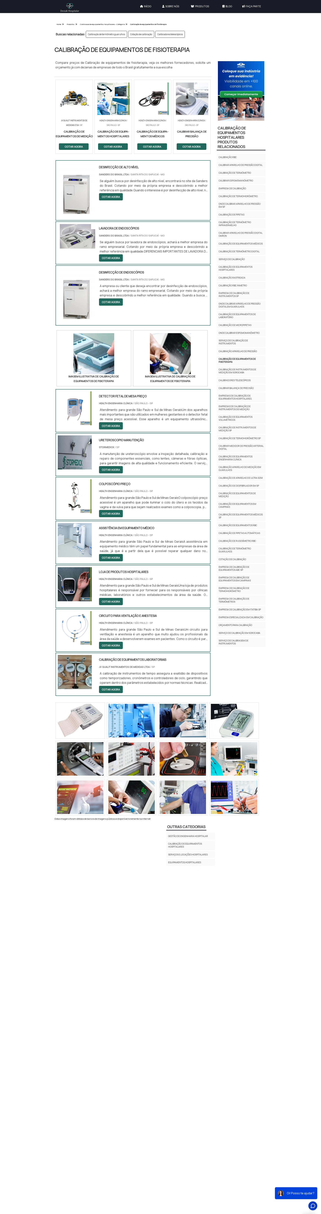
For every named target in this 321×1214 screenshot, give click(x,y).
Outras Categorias (186, 826)
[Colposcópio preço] (75, 511)
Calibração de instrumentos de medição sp (237, 429)
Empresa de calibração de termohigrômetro (234, 590)
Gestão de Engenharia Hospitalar (188, 836)
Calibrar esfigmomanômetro (236, 180)
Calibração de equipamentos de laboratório (237, 316)
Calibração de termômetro (235, 172)
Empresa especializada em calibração (241, 617)
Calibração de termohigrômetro (238, 196)
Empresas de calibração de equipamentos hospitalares (235, 397)
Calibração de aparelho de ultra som (241, 477)
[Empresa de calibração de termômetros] (131, 797)
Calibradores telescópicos (170, 34)
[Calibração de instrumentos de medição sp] (131, 759)
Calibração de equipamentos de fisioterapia (237, 360)
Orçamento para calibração (235, 625)
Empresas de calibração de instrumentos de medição (235, 408)
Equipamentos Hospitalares (184, 862)
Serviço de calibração (232, 259)
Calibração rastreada (232, 277)
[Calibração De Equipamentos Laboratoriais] (75, 687)
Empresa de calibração (232, 188)
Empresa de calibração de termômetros (234, 600)
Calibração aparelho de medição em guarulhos (240, 469)
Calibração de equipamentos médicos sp (241, 516)
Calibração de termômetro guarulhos (106, 34)
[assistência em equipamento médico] (75, 555)
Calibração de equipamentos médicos (241, 243)
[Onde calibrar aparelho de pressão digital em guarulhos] (80, 720)
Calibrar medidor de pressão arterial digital (241, 447)
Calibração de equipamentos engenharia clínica (235, 458)
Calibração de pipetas (231, 214)
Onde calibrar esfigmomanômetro (239, 332)
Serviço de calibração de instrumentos (233, 342)
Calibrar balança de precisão (236, 388)
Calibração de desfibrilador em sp (239, 485)
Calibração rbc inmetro (233, 285)
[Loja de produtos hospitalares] (75, 599)
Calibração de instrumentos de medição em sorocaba (237, 371)
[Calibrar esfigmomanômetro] (234, 759)
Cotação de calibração (141, 34)
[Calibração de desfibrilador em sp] (183, 797)
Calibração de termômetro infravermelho (235, 224)
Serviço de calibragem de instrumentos (233, 642)
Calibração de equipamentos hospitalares (235, 268)
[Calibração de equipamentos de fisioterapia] (93, 353)
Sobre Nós (172, 6)
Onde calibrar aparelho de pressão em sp (239, 205)
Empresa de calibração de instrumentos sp (234, 295)
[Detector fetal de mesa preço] (75, 423)
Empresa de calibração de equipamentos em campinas (235, 579)
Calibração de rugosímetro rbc (237, 540)
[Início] (70, 8)
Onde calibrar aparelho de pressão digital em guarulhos (239, 305)
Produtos (202, 6)
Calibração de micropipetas (235, 325)
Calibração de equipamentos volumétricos (235, 418)
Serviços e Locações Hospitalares (188, 854)
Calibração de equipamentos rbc (238, 525)
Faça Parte (253, 6)
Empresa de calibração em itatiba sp (240, 609)
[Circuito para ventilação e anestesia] (75, 643)
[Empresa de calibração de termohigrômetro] (183, 759)
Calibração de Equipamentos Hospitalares (185, 845)
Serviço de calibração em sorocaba (239, 633)
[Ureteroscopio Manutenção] (75, 467)
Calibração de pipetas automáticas (239, 533)
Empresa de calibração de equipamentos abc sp (234, 568)
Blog (229, 6)
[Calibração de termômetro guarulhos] (234, 797)
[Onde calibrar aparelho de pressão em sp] (80, 759)
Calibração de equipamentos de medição (237, 495)
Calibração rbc (228, 157)
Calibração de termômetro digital (239, 251)
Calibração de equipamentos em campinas (237, 505)
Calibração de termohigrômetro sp (240, 438)
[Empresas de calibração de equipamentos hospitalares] (131, 720)
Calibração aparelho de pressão (238, 351)
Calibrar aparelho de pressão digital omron (240, 234)
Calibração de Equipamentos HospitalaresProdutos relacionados (232, 137)
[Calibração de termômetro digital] (80, 797)
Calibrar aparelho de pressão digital (240, 165)
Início (147, 6)
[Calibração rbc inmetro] (234, 720)
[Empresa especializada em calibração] (183, 720)
